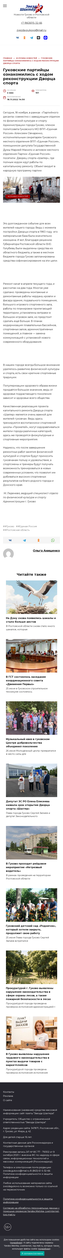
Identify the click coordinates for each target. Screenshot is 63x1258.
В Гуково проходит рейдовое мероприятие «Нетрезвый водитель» (26, 867)
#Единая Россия (27, 526)
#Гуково (9, 526)
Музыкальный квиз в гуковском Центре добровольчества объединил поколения (28, 743)
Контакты (8, 1092)
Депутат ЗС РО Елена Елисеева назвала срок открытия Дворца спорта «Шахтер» (28, 805)
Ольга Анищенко (46, 550)
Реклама (8, 1096)
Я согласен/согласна (32, 1253)
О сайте (7, 1100)
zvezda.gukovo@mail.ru (31, 30)
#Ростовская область (17, 530)
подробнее (16, 1242)
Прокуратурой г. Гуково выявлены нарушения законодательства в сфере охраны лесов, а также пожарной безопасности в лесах (29, 994)
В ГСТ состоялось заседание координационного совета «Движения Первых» (26, 680)
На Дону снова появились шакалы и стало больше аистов (31, 620)
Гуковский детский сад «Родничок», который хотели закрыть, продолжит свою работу (31, 929)
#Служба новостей (18, 196)
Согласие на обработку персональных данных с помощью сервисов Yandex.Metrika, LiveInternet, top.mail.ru (31, 1211)
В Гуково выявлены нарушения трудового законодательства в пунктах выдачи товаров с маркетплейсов (27, 1059)
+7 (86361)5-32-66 (31, 22)
